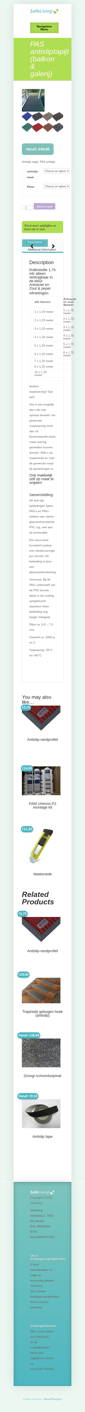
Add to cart (44, 206)
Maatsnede (42, 874)
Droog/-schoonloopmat (42, 1076)
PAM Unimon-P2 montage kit (42, 805)
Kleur (30, 186)
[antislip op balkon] (42, 100)
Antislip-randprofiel (42, 740)
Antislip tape (42, 1137)
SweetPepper (53, 1399)
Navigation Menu (44, 28)
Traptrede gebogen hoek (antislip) (42, 1013)
